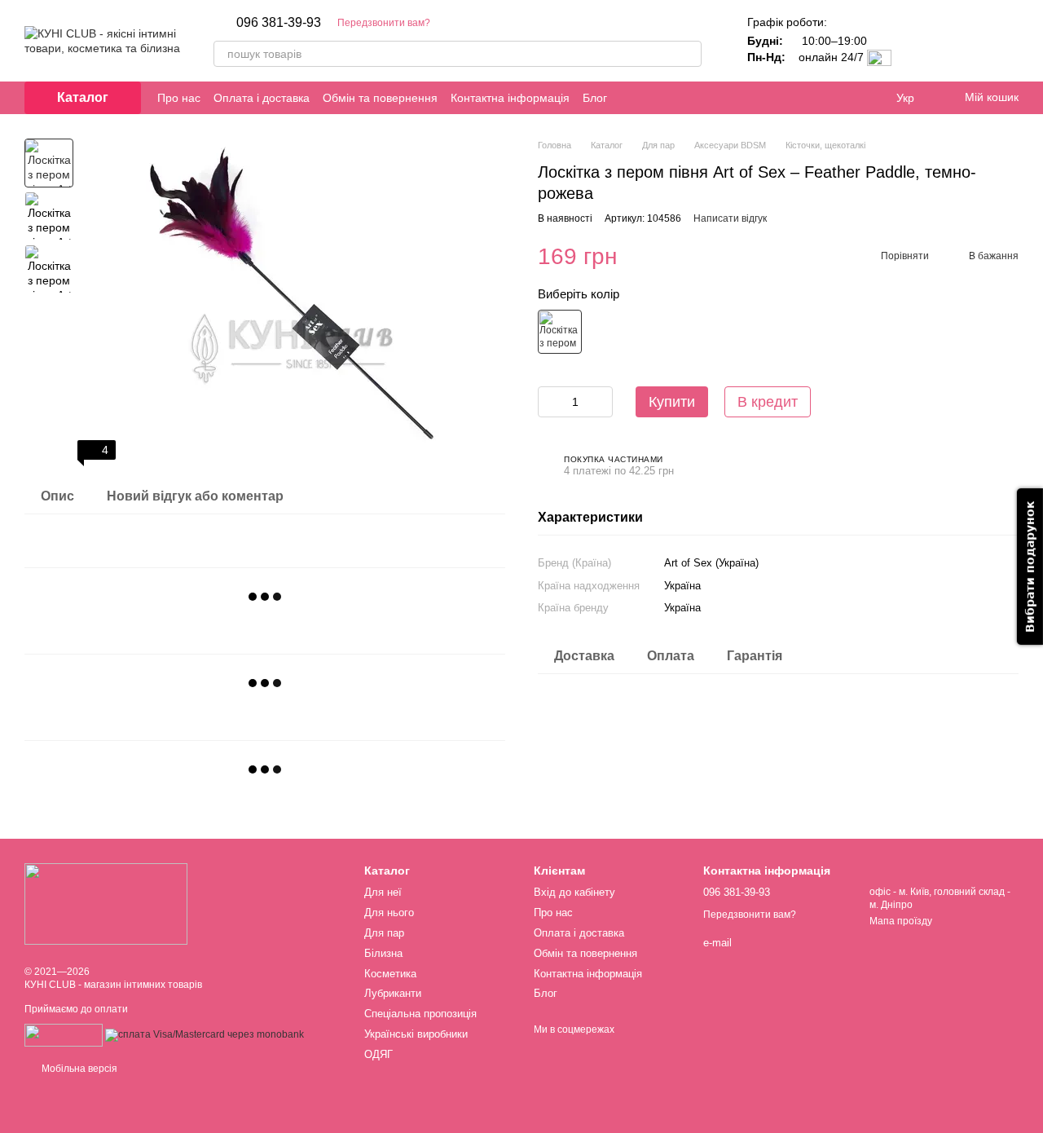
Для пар (384, 933)
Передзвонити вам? (383, 23)
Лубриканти (392, 993)
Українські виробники (416, 1034)
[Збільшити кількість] (600, 402)
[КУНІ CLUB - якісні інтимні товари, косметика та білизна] (105, 903)
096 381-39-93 (278, 22)
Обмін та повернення (380, 97)
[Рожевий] (560, 332)
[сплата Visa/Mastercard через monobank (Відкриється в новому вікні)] (204, 1035)
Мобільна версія (78, 1068)
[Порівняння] (921, 41)
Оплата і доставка (261, 97)
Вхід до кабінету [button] (574, 892)
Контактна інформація (510, 97)
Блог (595, 97)
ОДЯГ (378, 1054)
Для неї (383, 892)
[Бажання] (963, 41)
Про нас (178, 97)
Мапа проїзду (900, 921)
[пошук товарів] (689, 54)
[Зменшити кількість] (550, 402)
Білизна (383, 953)
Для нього (389, 912)
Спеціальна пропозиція (420, 1013)
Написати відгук (730, 218)
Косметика (390, 974)
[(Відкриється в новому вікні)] (63, 1035)
